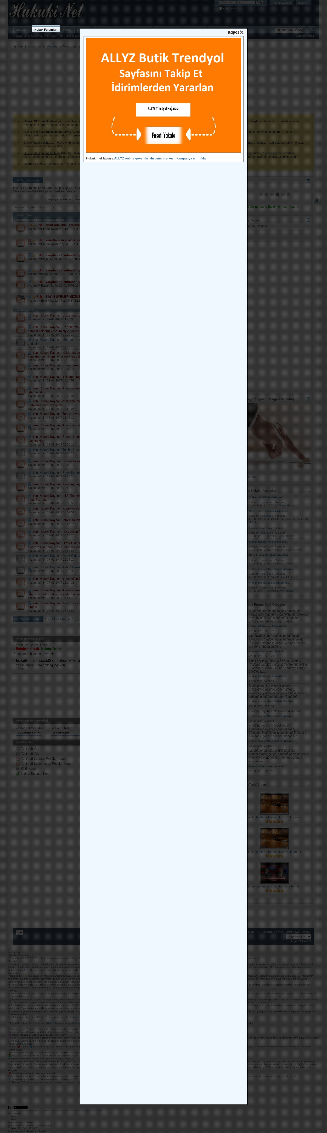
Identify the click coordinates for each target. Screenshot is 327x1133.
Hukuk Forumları (45, 29)
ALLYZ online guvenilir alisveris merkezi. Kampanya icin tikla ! (161, 158)
